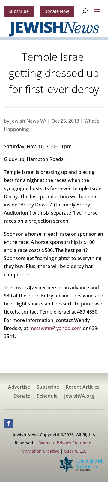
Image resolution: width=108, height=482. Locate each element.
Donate (22, 396)
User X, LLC (75, 451)
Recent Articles (83, 387)
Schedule (47, 396)
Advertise (19, 387)
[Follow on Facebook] (9, 423)
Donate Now (56, 11)
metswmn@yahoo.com (55, 328)
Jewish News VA (28, 121)
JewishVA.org (79, 396)
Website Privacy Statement (66, 442)
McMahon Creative (40, 451)
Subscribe (19, 11)
